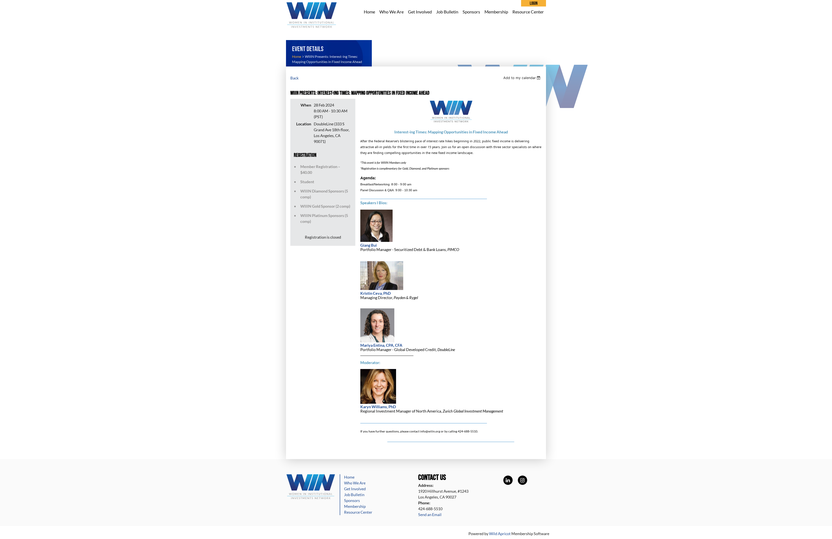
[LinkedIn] (508, 480)
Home (296, 56)
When (306, 105)
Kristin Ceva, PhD (375, 293)
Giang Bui (368, 245)
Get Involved (355, 488)
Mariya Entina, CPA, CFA (381, 345)
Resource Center (358, 512)
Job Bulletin (354, 494)
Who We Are (355, 483)
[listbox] (522, 77)
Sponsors (352, 500)
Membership (355, 506)
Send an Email (430, 514)
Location (303, 123)
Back (294, 78)
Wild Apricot (500, 533)
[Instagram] (522, 480)
